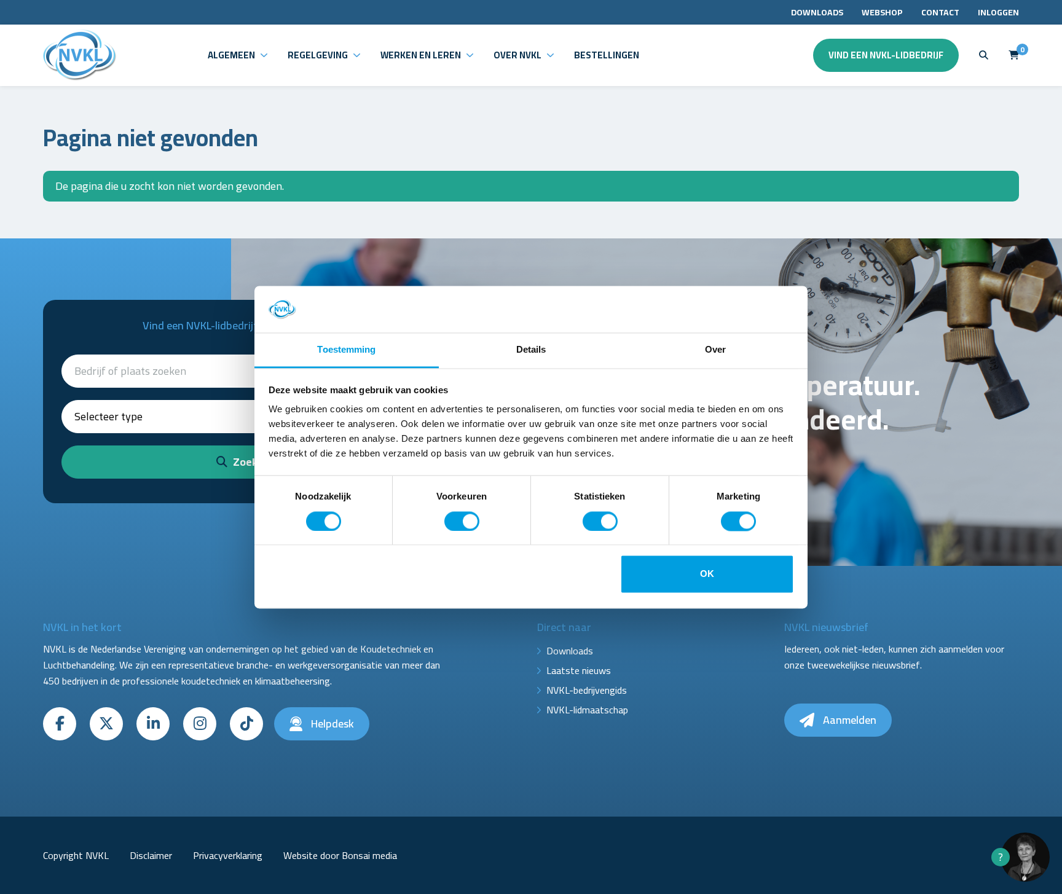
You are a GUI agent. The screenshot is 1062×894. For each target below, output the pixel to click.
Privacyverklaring (227, 855)
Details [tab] (531, 350)
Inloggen (998, 12)
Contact (940, 12)
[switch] (461, 521)
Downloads (817, 12)
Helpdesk (331, 723)
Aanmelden (848, 720)
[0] (1014, 55)
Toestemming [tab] (346, 350)
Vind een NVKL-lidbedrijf (885, 55)
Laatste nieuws (578, 670)
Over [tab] (715, 350)
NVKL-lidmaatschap (587, 709)
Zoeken (250, 462)
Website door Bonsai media (340, 855)
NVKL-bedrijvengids (586, 690)
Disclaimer (151, 855)
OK (707, 574)
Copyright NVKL (76, 855)
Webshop (882, 12)
